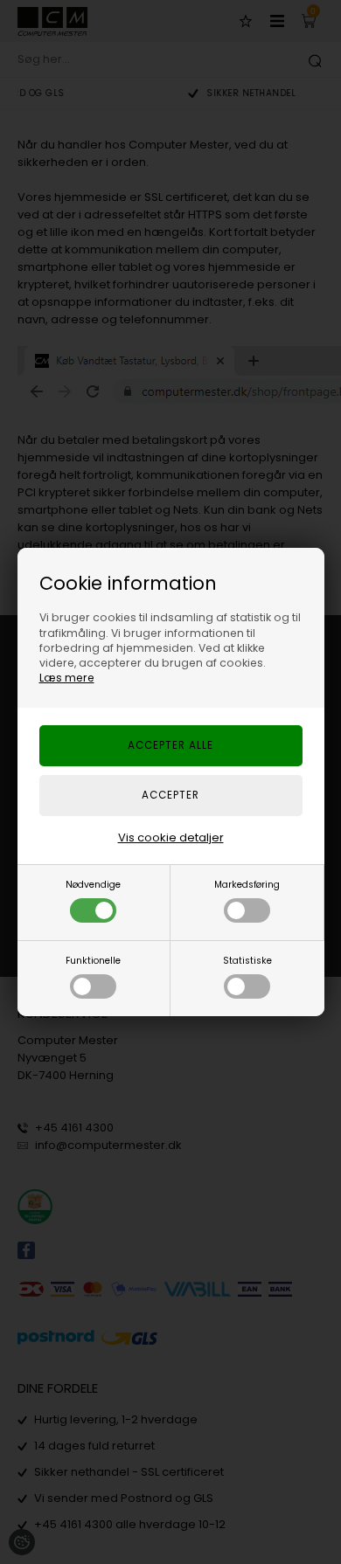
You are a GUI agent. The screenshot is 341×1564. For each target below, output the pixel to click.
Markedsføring (247, 884)
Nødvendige (93, 884)
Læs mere (66, 677)
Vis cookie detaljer (171, 837)
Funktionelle (93, 960)
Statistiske (247, 960)
